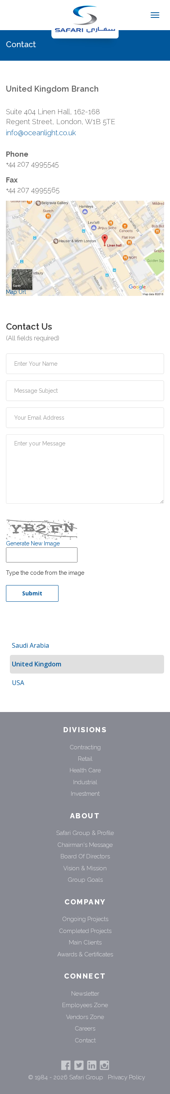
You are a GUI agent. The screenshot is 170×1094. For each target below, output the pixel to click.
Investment (85, 793)
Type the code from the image (45, 573)
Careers (85, 1028)
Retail (85, 758)
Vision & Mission (85, 868)
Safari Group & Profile (85, 833)
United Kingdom (36, 664)
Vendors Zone (85, 1017)
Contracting (85, 747)
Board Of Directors (85, 856)
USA (18, 682)
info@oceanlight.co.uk (41, 133)
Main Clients (85, 942)
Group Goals (85, 879)
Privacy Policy (126, 1077)
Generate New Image (33, 543)
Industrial (85, 782)
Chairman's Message (85, 844)
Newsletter (85, 993)
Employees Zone (85, 1005)
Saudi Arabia (30, 645)
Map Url (16, 292)
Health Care (85, 770)
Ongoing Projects (85, 919)
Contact (85, 1040)
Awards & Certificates (85, 954)
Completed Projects (85, 931)
